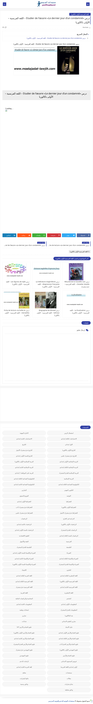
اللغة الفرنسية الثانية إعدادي (69, 587)
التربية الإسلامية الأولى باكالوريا (24, 462)
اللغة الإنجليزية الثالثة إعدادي (69, 576)
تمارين (24, 616)
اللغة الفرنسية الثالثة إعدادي (24, 581)
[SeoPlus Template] (91, 701)
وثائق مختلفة (69, 690)
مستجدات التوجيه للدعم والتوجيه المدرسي (61, 701)
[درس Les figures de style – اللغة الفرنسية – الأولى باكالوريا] (16, 271)
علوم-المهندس (24, 656)
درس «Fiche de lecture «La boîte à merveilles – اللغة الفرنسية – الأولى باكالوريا (16, 312)
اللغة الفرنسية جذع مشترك (24, 587)
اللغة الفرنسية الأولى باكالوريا (80, 14)
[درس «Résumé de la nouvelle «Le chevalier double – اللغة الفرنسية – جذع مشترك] (76, 271)
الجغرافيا (69, 501)
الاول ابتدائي (69, 444)
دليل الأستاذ (68, 627)
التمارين (24, 490)
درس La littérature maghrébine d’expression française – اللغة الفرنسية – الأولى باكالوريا (47, 284)
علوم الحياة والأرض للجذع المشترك (24, 644)
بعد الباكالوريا (69, 616)
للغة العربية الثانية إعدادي (24, 667)
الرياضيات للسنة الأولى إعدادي (24, 530)
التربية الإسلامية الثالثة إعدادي (69, 467)
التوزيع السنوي (24, 496)
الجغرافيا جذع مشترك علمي (24, 513)
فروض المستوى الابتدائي (69, 661)
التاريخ (24, 444)
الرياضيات (24, 519)
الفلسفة (68, 547)
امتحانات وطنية (24, 610)
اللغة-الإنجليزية (68, 593)
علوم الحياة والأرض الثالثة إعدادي (69, 638)
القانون (69, 570)
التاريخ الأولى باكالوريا (68, 450)
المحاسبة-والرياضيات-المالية (24, 599)
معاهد (24, 673)
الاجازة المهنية (24, 433)
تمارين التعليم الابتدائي (69, 621)
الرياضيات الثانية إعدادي (24, 524)
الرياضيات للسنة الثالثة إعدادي (69, 536)
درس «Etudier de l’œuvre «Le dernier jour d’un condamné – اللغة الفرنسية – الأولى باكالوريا (56, 38)
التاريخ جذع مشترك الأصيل (24, 450)
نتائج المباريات (24, 678)
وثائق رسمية (24, 684)
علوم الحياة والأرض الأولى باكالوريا (24, 633)
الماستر (68, 599)
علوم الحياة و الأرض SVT (24, 627)
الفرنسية (69, 541)
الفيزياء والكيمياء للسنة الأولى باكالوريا (24, 564)
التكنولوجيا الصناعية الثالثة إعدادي (24, 479)
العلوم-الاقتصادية (24, 536)
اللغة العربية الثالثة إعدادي (24, 576)
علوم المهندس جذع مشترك (24, 650)
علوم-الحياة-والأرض (69, 656)
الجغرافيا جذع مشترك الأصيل (69, 513)
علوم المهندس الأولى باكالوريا (69, 650)
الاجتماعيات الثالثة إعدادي (69, 439)
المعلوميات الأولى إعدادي (69, 604)
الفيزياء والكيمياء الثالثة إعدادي (68, 559)
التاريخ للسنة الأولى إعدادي (24, 456)
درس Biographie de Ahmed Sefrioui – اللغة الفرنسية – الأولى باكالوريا (48, 312)
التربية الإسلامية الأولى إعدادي (69, 462)
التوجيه (69, 496)
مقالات (69, 678)
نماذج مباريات (69, 684)
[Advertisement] (74, 404)
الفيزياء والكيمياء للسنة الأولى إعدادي (24, 553)
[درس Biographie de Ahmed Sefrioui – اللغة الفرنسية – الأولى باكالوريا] (46, 300)
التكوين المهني (68, 490)
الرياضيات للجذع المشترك (69, 530)
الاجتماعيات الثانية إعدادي (24, 439)
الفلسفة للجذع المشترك (24, 547)
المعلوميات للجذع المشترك (69, 610)
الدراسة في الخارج (69, 519)
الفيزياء (69, 553)
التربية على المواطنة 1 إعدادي (24, 473)
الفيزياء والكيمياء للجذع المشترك (69, 564)
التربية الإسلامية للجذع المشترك (69, 473)
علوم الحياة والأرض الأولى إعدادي (69, 633)
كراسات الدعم (24, 661)
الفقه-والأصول (24, 541)
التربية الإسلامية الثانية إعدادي (24, 467)
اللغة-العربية (24, 593)
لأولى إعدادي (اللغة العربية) (69, 667)
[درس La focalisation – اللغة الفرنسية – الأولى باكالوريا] (76, 300)
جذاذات (24, 621)
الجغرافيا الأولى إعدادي (24, 501)
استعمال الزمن (68, 433)
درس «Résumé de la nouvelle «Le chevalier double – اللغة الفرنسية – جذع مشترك (76, 284)
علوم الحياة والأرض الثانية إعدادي (24, 638)
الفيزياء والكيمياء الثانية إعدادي (24, 559)
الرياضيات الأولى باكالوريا (69, 524)
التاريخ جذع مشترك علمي (69, 456)
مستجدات (69, 673)
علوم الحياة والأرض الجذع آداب (68, 644)
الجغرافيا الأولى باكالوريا (69, 507)
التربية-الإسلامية (69, 479)
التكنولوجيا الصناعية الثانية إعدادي (24, 484)
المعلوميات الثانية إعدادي (24, 604)
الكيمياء (24, 570)
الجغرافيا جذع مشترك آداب (24, 507)
